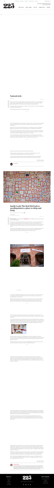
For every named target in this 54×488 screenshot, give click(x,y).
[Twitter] (48, 1)
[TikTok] (28, 485)
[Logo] (9, 6)
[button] (8, 1)
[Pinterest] (8, 105)
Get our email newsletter (47, 4)
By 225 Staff (15, 163)
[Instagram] (47, 1)
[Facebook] (45, 1)
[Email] (8, 107)
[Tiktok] (50, 1)
